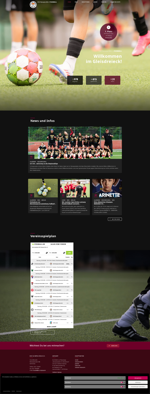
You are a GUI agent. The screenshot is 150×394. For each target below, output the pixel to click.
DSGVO (13, 391)
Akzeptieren (138, 378)
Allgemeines (33, 161)
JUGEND (77, 363)
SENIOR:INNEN (79, 362)
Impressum (19, 391)
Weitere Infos (108, 37)
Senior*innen (85, 2)
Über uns (103, 2)
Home (69, 2)
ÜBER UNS (77, 365)
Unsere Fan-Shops (115, 2)
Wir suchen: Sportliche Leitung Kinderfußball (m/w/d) (74, 203)
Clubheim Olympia (56, 372)
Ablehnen (138, 382)
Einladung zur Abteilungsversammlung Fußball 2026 (42, 203)
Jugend (95, 2)
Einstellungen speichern (138, 386)
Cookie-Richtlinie (6, 391)
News (76, 2)
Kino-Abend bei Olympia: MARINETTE (103, 203)
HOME (76, 360)
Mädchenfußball (41, 161)
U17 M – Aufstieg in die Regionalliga (44, 163)
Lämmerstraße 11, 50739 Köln (60, 369)
